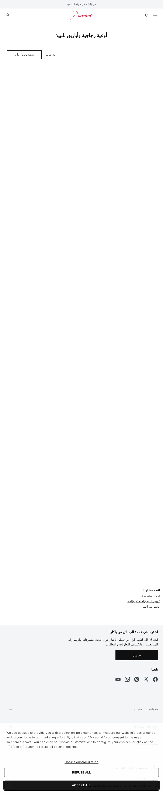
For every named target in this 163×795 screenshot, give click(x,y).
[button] (7, 15)
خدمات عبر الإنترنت (145, 709)
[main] (81, 317)
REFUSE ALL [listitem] (81, 772)
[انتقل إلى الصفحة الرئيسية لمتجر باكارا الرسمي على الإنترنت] (81, 15)
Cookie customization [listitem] (81, 762)
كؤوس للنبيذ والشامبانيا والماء (144, 601)
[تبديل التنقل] (155, 15)
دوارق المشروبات (150, 595)
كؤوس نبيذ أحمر (151, 606)
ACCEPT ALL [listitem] (81, 785)
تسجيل (136, 655)
